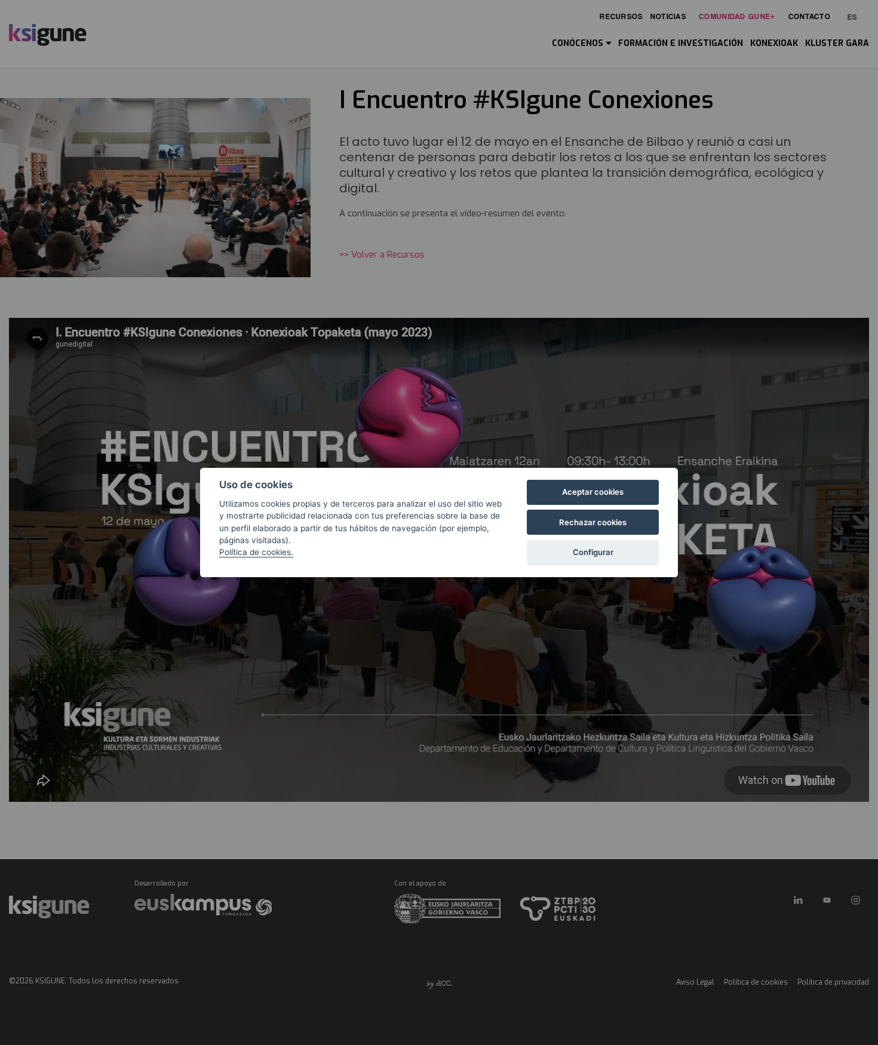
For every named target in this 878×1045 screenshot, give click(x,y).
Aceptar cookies (593, 492)
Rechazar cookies (593, 522)
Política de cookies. (256, 552)
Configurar (593, 552)
